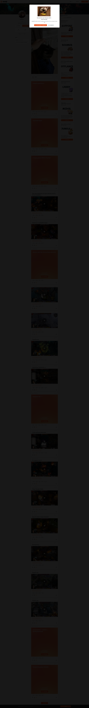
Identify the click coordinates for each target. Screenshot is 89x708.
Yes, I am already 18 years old (40, 25)
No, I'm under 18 (51, 25)
